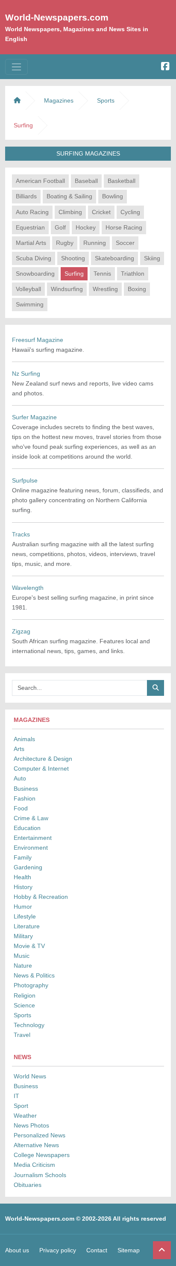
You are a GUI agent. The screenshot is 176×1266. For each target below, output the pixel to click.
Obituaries (27, 1184)
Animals (24, 739)
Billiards (26, 196)
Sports (22, 1015)
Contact (96, 1250)
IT (16, 1095)
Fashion (24, 798)
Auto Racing (32, 212)
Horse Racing (124, 227)
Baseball (86, 180)
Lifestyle (25, 916)
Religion (24, 995)
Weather (25, 1115)
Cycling (130, 212)
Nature (23, 965)
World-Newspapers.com (57, 17)
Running (94, 242)
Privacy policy (57, 1250)
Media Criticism (34, 1164)
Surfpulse (25, 480)
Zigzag (21, 631)
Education (27, 827)
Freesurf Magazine (37, 339)
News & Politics (34, 975)
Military (23, 936)
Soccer (125, 242)
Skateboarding (114, 258)
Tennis (102, 273)
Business (26, 788)
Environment (31, 847)
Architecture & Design (43, 758)
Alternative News (36, 1145)
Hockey (86, 227)
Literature (27, 926)
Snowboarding (35, 273)
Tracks (21, 534)
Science (24, 1005)
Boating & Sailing (69, 196)
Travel (22, 1034)
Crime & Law (31, 818)
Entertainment (33, 837)
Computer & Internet (41, 768)
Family (23, 857)
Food (21, 808)
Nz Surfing (26, 373)
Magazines (58, 100)
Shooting (73, 258)
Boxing (137, 289)
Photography (31, 985)
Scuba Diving (33, 258)
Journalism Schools (40, 1175)
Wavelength (28, 587)
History (23, 886)
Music (21, 955)
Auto (20, 778)
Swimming (30, 304)
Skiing (152, 258)
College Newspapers (42, 1154)
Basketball (121, 180)
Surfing (74, 273)
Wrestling (105, 289)
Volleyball (28, 289)
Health (22, 877)
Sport (21, 1105)
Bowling (112, 196)
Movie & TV (29, 945)
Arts (19, 748)
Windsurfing (67, 289)
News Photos (31, 1125)
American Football (40, 180)
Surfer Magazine (34, 417)
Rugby (64, 242)
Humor (23, 906)
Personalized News (39, 1135)
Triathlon (132, 273)
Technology (29, 1025)
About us (17, 1250)
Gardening (28, 867)
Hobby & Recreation (41, 896)
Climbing (70, 212)
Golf (60, 227)
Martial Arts (31, 242)
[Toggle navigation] (16, 67)
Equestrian (30, 227)
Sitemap (128, 1250)
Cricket (101, 212)
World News (30, 1076)
